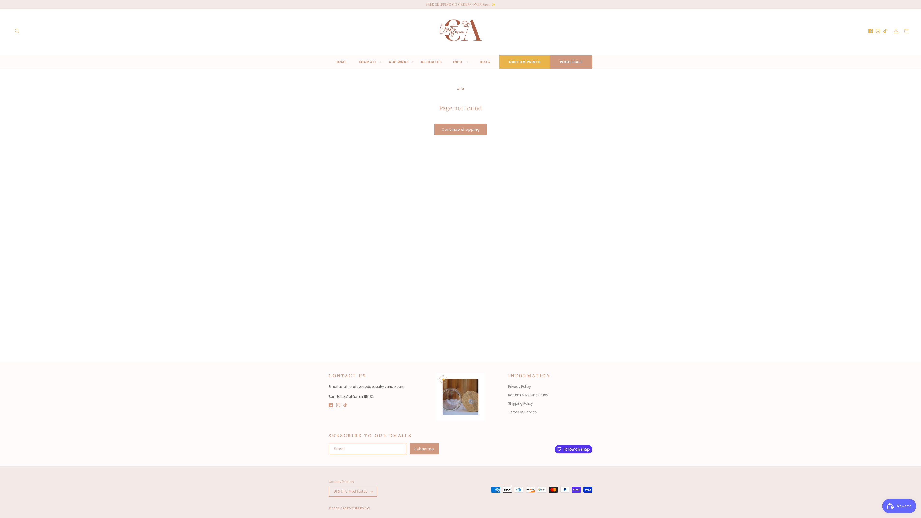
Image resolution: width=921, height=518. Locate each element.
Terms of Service (522, 412)
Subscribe (424, 448)
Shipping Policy (520, 403)
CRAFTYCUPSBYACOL (356, 508)
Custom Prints (525, 61)
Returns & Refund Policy (528, 395)
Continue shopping (461, 129)
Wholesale (571, 61)
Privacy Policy (519, 386)
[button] (17, 31)
